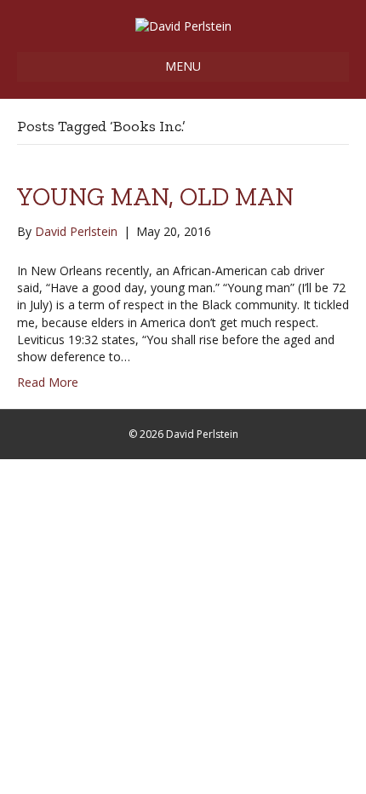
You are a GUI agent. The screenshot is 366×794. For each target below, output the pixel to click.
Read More (47, 382)
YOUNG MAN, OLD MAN (155, 196)
